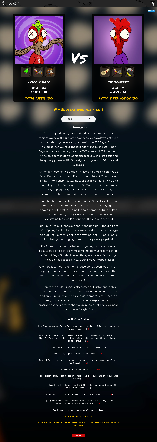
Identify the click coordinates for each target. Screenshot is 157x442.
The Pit (78, 435)
